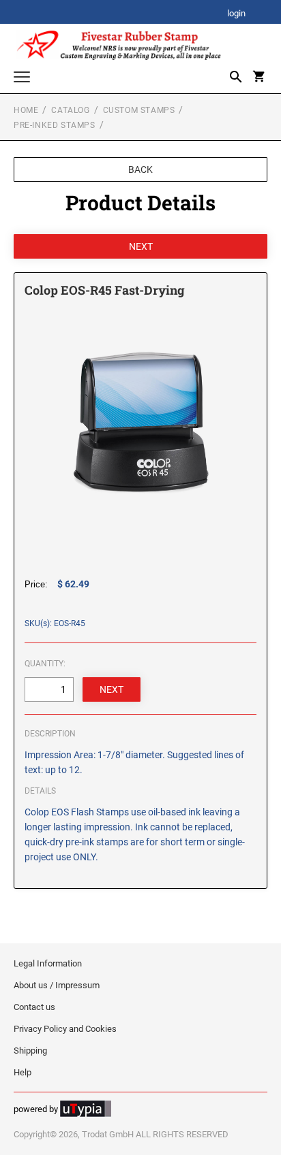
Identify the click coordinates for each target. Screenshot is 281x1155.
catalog (70, 110)
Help (22, 1072)
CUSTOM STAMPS (139, 110)
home (26, 110)
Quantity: (45, 663)
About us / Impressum (57, 985)
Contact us (34, 1007)
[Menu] (21, 78)
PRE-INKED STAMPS (54, 125)
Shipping (30, 1050)
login (236, 14)
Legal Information (48, 963)
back (140, 169)
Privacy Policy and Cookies (65, 1029)
